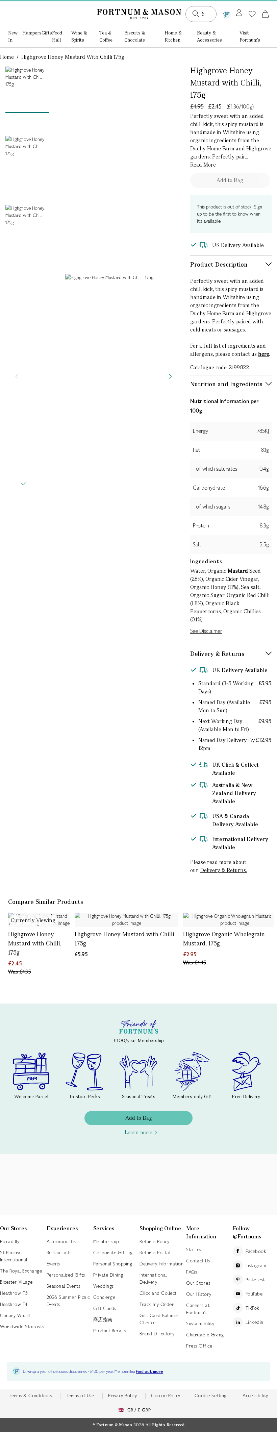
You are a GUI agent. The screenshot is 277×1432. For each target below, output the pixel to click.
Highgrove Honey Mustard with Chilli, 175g (34, 943)
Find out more (149, 1371)
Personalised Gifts (66, 1275)
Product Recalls (109, 1331)
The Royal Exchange (21, 1271)
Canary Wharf (15, 1315)
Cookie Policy (165, 1395)
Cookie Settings (212, 1395)
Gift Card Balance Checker (159, 1319)
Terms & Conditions (30, 1395)
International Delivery (153, 1278)
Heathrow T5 (14, 1293)
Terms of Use (80, 1395)
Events (53, 1264)
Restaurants (59, 1253)
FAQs (191, 1272)
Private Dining (108, 1275)
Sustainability (200, 1323)
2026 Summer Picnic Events (68, 1300)
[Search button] (196, 13)
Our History (198, 1294)
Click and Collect (158, 1293)
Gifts (47, 33)
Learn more (138, 1132)
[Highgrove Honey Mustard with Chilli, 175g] (126, 920)
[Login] (239, 13)
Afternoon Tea (62, 1241)
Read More (203, 164)
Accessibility (255, 1395)
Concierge (104, 1297)
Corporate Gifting (113, 1253)
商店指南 (103, 1319)
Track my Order (157, 1304)
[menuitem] (15, 37)
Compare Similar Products (45, 902)
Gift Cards (104, 1308)
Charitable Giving (205, 1335)
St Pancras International (13, 1256)
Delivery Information (161, 1264)
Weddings (103, 1286)
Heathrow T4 (14, 1304)
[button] (265, 14)
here (263, 353)
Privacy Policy (122, 1395)
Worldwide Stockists (22, 1327)
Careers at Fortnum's (197, 1308)
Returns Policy (154, 1241)
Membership (106, 1241)
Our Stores (198, 1283)
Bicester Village (16, 1282)
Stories (193, 1249)
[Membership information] (227, 13)
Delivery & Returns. (223, 870)
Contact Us (198, 1261)
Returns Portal (155, 1253)
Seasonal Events (63, 1286)
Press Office (199, 1346)
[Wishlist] (252, 14)
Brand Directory (157, 1334)
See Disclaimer (206, 631)
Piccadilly (9, 1241)
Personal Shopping (112, 1264)
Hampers (32, 33)
